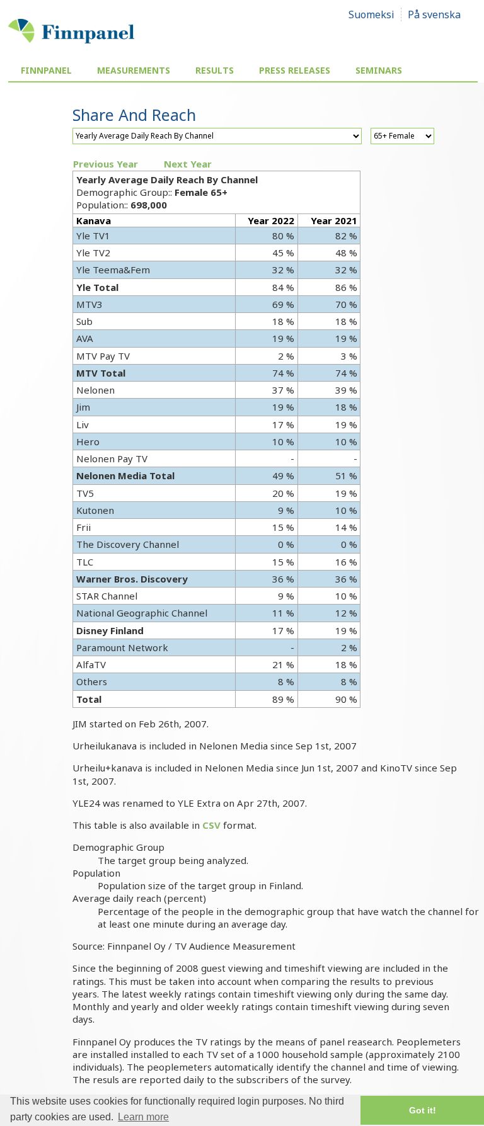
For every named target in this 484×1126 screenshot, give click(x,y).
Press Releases (294, 70)
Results (214, 70)
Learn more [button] (143, 1117)
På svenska (434, 14)
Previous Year (105, 163)
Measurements (133, 70)
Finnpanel (46, 70)
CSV (211, 825)
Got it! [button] (422, 1110)
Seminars (378, 70)
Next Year (188, 163)
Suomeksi (372, 14)
